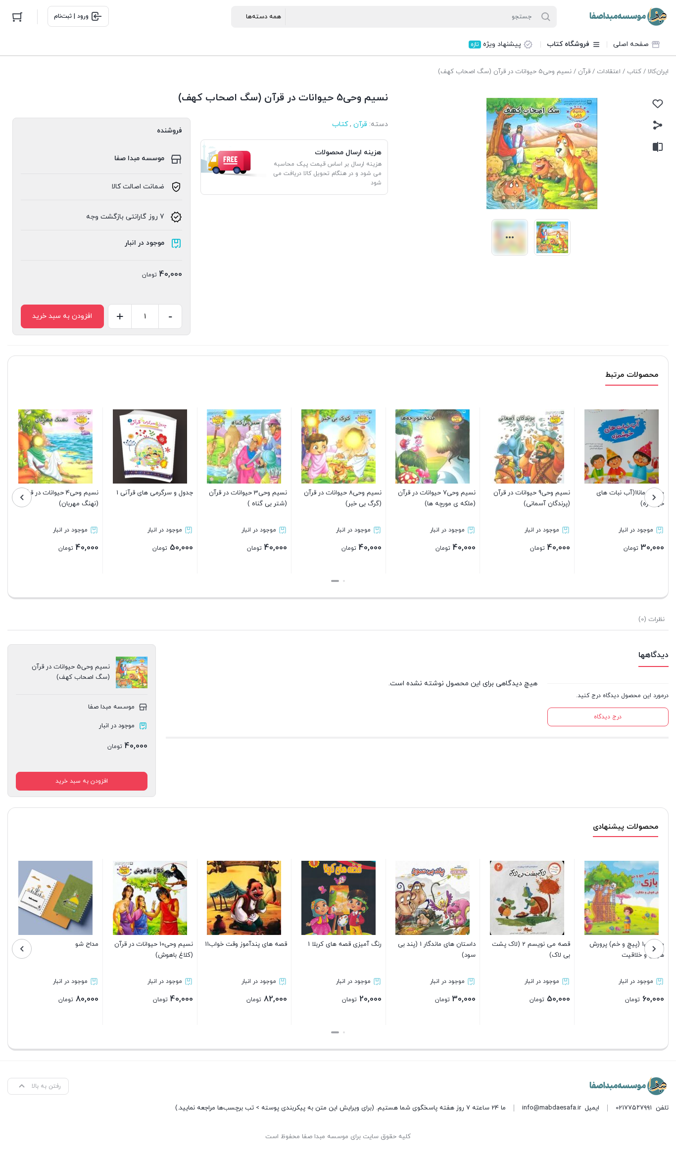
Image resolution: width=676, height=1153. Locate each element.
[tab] (651, 619)
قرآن (584, 71)
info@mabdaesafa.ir (551, 1108)
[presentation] (654, 497)
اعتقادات (609, 71)
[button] (344, 581)
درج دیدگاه (608, 717)
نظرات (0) (651, 619)
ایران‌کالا (658, 71)
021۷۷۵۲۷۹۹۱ (634, 1108)
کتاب (634, 71)
